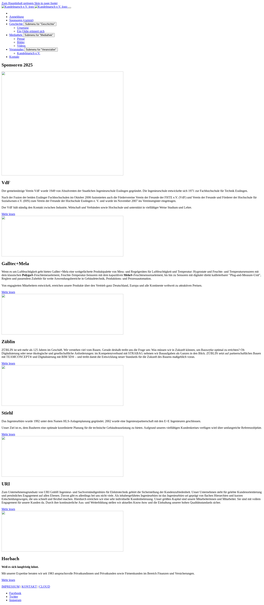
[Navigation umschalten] (69, 7)
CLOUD (44, 586)
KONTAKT (29, 586)
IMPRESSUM (11, 586)
